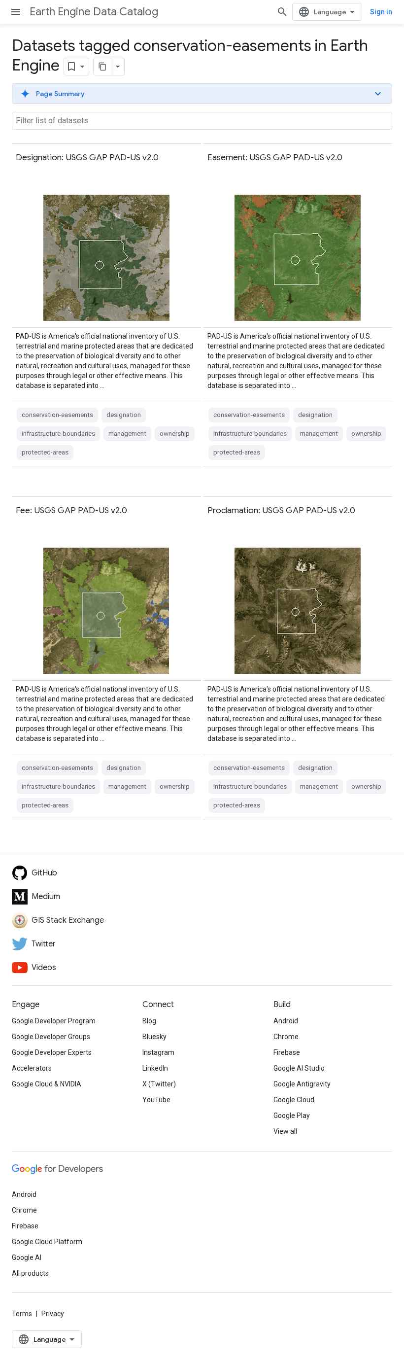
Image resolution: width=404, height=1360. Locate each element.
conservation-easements (57, 414)
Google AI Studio (299, 1068)
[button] (202, 94)
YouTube (156, 1100)
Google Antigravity (302, 1084)
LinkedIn (155, 1068)
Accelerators (32, 1068)
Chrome (286, 1037)
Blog (149, 1021)
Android (285, 1021)
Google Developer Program (54, 1021)
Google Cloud (293, 1100)
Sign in (381, 12)
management (127, 433)
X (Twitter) (159, 1084)
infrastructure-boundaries (58, 433)
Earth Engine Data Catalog (94, 11)
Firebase (286, 1052)
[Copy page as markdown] (102, 66)
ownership (175, 433)
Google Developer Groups (51, 1037)
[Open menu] (16, 12)
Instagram (158, 1052)
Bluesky (154, 1037)
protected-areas (45, 452)
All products (30, 1273)
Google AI (26, 1257)
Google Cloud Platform (47, 1242)
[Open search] (282, 12)
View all (285, 1131)
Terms (22, 1314)
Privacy (52, 1314)
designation (123, 414)
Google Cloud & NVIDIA (46, 1084)
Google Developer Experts (52, 1052)
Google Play (291, 1115)
